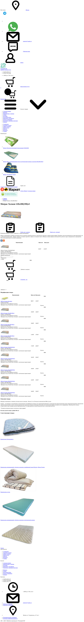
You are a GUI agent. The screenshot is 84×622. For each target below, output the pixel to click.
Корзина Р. (3, 93)
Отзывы (5, 131)
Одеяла (4, 114)
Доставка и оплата (7, 125)
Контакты (5, 130)
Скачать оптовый (13, 186)
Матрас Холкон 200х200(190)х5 (8, 392)
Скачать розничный (5, 186)
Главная (5, 198)
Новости (5, 128)
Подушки (5, 116)
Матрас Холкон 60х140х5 (6, 301)
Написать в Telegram (7, 603)
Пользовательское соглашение (10, 617)
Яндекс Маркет (23, 191)
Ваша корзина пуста (24, 86)
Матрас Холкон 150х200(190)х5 (8, 358)
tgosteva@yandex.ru (27, 41)
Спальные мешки (7, 111)
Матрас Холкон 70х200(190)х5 (7, 313)
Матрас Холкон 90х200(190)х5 (7, 335)
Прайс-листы (6, 127)
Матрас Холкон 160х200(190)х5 (8, 369)
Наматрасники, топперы (8, 113)
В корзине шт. (24, 279)
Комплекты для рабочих (8, 118)
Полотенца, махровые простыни (10, 120)
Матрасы (5, 112)
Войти (21, 62)
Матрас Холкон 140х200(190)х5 (8, 347)
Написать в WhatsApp (8, 605)
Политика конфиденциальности (10, 618)
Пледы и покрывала (7, 119)
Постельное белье (7, 117)
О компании (6, 124)
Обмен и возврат (7, 126)
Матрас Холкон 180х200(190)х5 (8, 381)
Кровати (5, 122)
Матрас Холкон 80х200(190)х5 (7, 324)
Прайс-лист (25, 232)
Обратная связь (26, 51)
